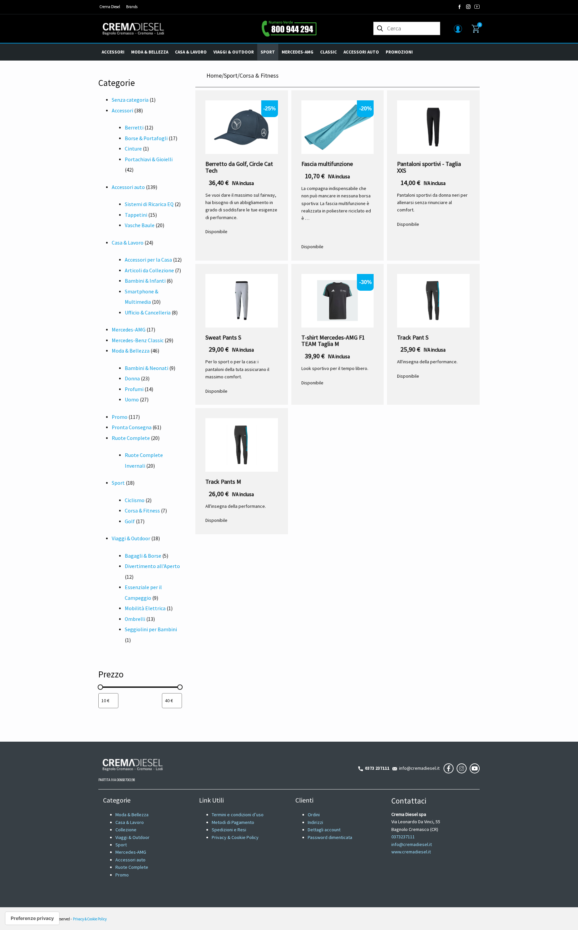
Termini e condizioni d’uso (238, 815)
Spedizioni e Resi (229, 830)
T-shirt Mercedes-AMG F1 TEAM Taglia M (333, 341)
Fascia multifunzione (327, 164)
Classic (328, 52)
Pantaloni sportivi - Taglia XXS (429, 167)
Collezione (125, 830)
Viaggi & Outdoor (233, 52)
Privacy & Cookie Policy (235, 837)
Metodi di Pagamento (233, 822)
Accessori (113, 52)
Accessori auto (361, 52)
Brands (131, 6)
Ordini (314, 815)
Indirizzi (315, 822)
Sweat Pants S (223, 337)
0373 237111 (376, 768)
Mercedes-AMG (297, 52)
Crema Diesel (110, 6)
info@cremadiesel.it (418, 768)
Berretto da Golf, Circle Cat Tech (239, 167)
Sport (268, 52)
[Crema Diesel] (133, 29)
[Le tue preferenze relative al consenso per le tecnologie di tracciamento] (32, 918)
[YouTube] (477, 6)
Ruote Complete (131, 867)
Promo (122, 875)
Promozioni (399, 52)
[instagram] (468, 6)
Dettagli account (324, 830)
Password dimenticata (330, 837)
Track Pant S (412, 337)
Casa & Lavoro (191, 52)
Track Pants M (223, 481)
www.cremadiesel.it (411, 852)
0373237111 (403, 837)
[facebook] (459, 6)
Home (214, 75)
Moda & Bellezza (149, 52)
